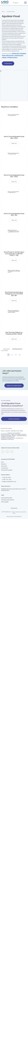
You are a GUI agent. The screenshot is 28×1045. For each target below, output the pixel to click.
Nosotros (3, 464)
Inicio (3, 11)
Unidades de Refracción (8, 436)
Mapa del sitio (14, 508)
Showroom (4, 466)
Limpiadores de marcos (7, 439)
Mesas (14, 435)
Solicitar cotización (14, 419)
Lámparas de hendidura (13, 433)
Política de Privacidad (6, 470)
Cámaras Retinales (6, 435)
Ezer (17, 431)
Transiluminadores (21, 435)
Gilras (21, 431)
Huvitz (2, 431)
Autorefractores (5, 434)
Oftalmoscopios (12, 57)
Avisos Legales (5, 501)
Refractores (10, 55)
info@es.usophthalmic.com (9, 481)
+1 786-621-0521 (6, 477)
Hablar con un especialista (14, 385)
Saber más (14, 143)
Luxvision (7, 431)
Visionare (13, 431)
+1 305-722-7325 (6, 479)
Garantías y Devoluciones (7, 499)
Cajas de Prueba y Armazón (18, 434)
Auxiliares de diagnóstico (8, 438)
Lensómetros (19, 438)
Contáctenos (8, 63)
